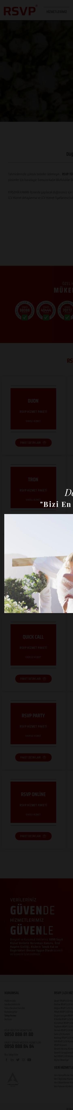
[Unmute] (16, 607)
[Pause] (9, 607)
